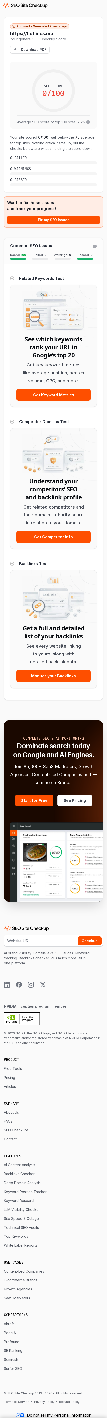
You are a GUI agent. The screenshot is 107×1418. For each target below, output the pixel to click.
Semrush (11, 1359)
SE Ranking (13, 1350)
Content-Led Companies (24, 1271)
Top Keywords (16, 1236)
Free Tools (13, 1068)
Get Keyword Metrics (53, 394)
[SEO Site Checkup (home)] (25, 5)
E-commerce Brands (20, 1280)
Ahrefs (9, 1324)
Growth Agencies (18, 1289)
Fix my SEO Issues (53, 220)
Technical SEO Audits (21, 1227)
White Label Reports (20, 1245)
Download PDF (33, 49)
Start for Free (34, 800)
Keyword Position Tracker (25, 1192)
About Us (11, 1112)
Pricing (9, 1077)
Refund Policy (69, 1402)
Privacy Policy (44, 1402)
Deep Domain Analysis (22, 1183)
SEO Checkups (16, 1130)
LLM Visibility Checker (22, 1209)
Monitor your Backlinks (53, 675)
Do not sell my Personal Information (59, 1415)
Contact (10, 1139)
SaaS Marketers (17, 1298)
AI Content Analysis (19, 1165)
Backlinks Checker (19, 1174)
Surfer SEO (13, 1368)
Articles (10, 1086)
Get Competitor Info (53, 536)
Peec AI (10, 1333)
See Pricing (75, 800)
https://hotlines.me (31, 33)
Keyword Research (19, 1201)
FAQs (8, 1121)
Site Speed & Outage (21, 1218)
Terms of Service (17, 1402)
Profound (11, 1342)
